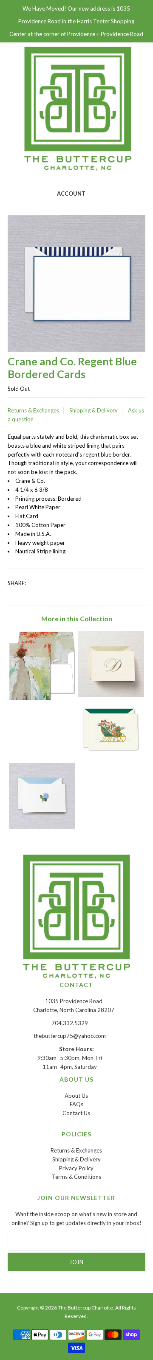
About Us (76, 1095)
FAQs (76, 1104)
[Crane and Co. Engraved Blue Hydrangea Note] (42, 827)
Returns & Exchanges (33, 410)
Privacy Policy (76, 1168)
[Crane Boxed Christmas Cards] (111, 749)
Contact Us (76, 1113)
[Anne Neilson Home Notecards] (42, 698)
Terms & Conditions (76, 1176)
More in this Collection (76, 618)
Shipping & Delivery (93, 410)
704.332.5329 (69, 1023)
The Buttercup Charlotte (85, 1307)
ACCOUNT (71, 193)
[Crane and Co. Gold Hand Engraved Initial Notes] (111, 695)
